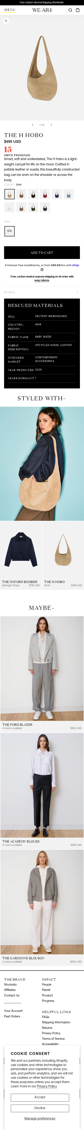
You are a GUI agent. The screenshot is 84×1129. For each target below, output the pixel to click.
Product (47, 995)
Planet (46, 990)
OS (9, 231)
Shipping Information (56, 1022)
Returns (47, 1028)
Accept (39, 1097)
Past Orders (12, 1016)
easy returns (41, 280)
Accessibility (50, 1044)
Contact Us (11, 995)
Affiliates (9, 990)
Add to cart (42, 253)
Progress (48, 1001)
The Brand (14, 979)
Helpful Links (56, 1012)
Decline (39, 1108)
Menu (10, 10)
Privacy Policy (47, 1086)
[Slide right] (51, 124)
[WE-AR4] (42, 11)
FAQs (45, 1017)
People (46, 984)
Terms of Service (53, 1039)
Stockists (10, 984)
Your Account (13, 1011)
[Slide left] (32, 124)
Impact (49, 979)
